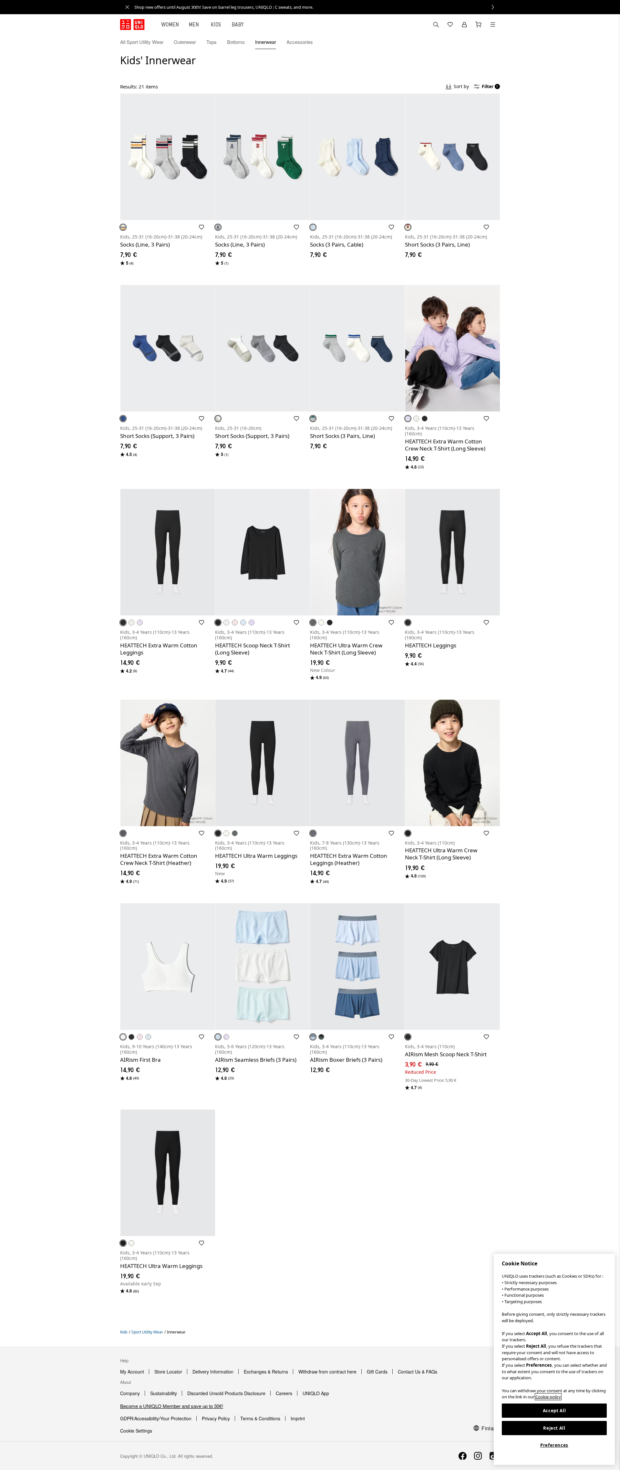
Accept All (554, 1411)
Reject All (554, 1428)
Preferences (554, 1445)
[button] (493, 42)
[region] (554, 1359)
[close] (127, 7)
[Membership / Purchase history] (464, 24)
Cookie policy (548, 1397)
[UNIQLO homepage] (132, 24)
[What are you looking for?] (436, 24)
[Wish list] (450, 24)
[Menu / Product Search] (493, 24)
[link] (317, 7)
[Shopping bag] (478, 24)
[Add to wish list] (201, 227)
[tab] (170, 24)
